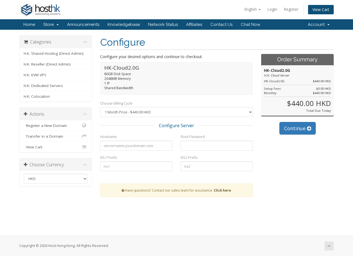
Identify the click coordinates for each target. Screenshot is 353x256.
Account (317, 24)
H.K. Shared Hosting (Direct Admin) (54, 53)
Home (29, 24)
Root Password (193, 136)
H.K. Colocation (37, 96)
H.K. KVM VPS (35, 74)
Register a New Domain (45, 125)
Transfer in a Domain (43, 136)
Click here (222, 190)
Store (49, 24)
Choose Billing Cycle (116, 103)
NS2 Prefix (189, 157)
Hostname (108, 136)
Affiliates (194, 24)
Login (272, 9)
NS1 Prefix (108, 157)
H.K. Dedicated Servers (43, 85)
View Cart (320, 9)
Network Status (163, 24)
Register (291, 9)
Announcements (83, 24)
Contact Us (221, 24)
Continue (295, 128)
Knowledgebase (124, 24)
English (251, 9)
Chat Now (250, 24)
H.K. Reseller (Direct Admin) (47, 64)
